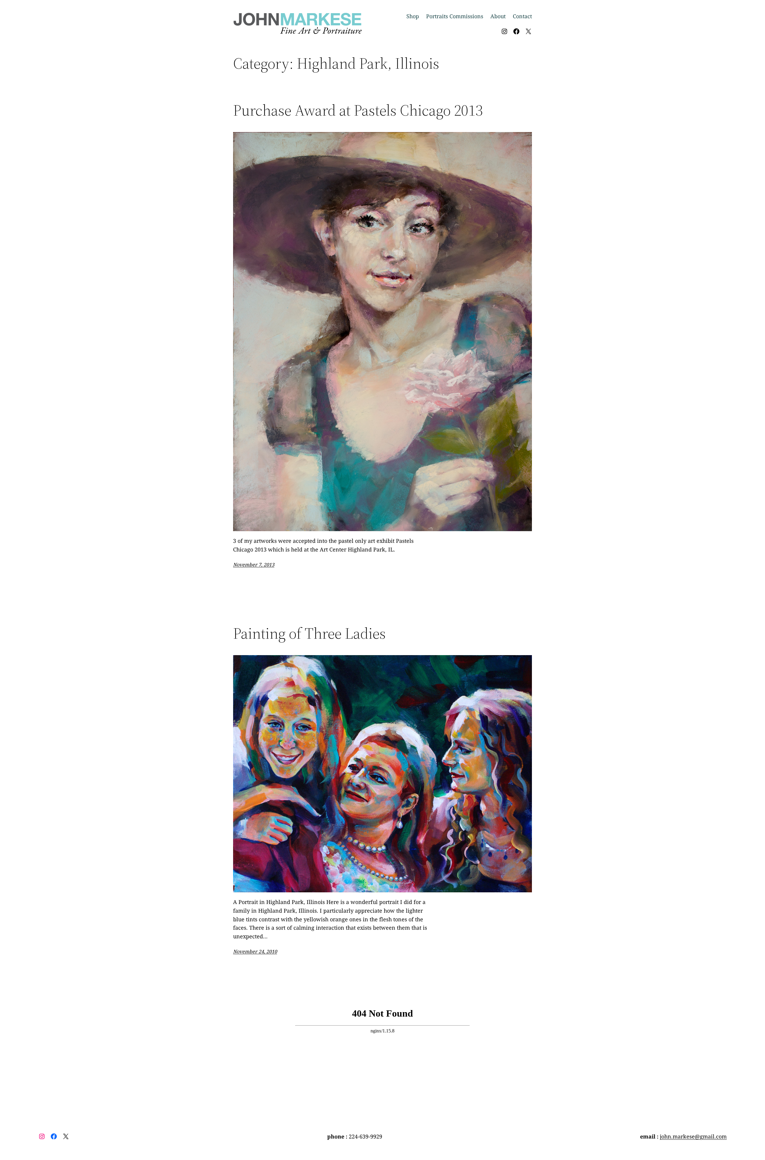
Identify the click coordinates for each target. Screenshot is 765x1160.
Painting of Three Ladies (309, 633)
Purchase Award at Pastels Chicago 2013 (358, 110)
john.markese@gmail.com (693, 1136)
